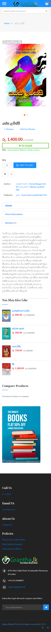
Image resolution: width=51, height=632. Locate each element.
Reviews (10, 222)
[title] (42, 628)
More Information (14, 214)
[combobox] (25, 10)
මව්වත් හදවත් (18, 328)
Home (6, 23)
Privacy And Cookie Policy (13, 539)
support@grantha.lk (8, 509)
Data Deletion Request (12, 544)
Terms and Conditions (12, 549)
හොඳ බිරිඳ (16, 346)
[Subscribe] (46, 607)
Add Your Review (27, 129)
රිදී (13, 364)
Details (8, 205)
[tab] (25, 205)
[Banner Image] (25, 434)
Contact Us (7, 525)
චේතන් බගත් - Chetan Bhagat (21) (31, 184)
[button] (24, 115)
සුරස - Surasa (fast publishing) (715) (31, 195)
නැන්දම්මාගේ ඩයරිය (21, 310)
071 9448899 (6, 494)
